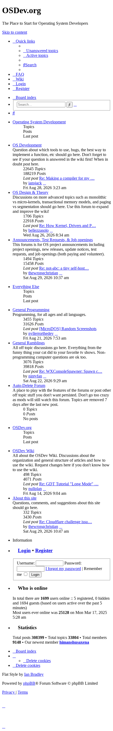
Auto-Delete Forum (29, 385)
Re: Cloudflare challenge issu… (65, 522)
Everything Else (26, 286)
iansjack (35, 183)
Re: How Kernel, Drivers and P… (67, 225)
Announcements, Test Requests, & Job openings (53, 240)
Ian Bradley (34, 674)
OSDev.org (22, 427)
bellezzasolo (38, 230)
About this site (25, 498)
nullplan (35, 488)
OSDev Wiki (23, 450)
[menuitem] (40, 50)
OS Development (27, 145)
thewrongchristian (43, 273)
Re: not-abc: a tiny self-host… (64, 268)
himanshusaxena (74, 642)
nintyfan (35, 376)
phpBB (29, 683)
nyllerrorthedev (41, 333)
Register (44, 550)
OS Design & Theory (30, 192)
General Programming (31, 309)
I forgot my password (63, 568)
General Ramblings (29, 343)
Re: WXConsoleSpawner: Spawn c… (70, 371)
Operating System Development (39, 122)
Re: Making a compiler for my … (67, 178)
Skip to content (14, 32)
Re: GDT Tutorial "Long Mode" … (69, 484)
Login (24, 550)
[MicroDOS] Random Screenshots (67, 328)
